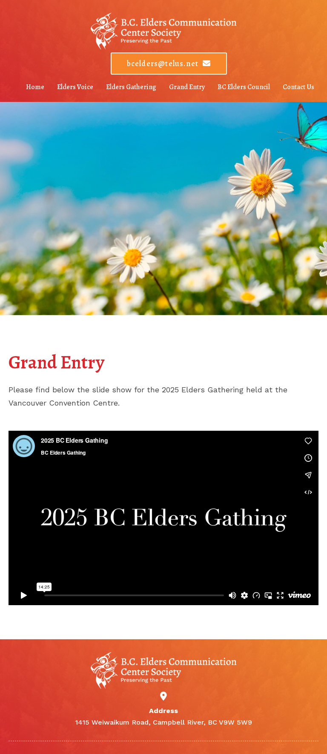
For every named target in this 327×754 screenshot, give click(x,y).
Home (35, 87)
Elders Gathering (131, 87)
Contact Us (298, 87)
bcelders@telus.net (163, 63)
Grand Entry (187, 87)
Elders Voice (75, 87)
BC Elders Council (244, 87)
